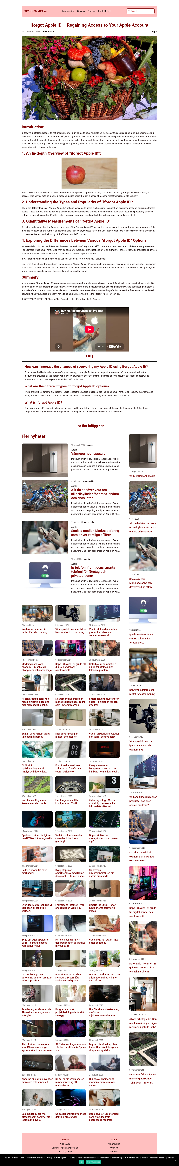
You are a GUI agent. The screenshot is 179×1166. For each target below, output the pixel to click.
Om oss (81, 11)
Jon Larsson (48, 31)
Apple (154, 31)
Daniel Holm (88, 522)
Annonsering (68, 11)
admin (90, 445)
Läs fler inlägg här (90, 426)
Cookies (91, 11)
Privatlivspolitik (93, 1162)
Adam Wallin (88, 481)
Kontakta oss (104, 11)
